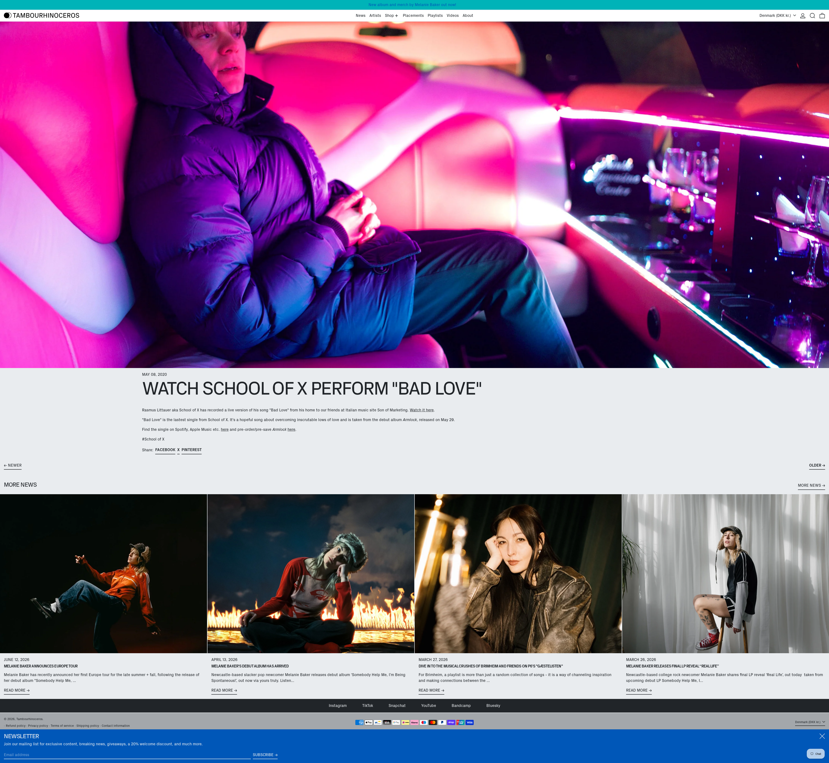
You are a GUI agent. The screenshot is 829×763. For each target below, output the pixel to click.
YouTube (428, 705)
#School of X (153, 439)
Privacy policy (38, 726)
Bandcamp (461, 705)
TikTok (367, 705)
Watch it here (422, 410)
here (225, 429)
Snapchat (397, 705)
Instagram (338, 705)
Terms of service (62, 726)
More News (809, 485)
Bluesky (493, 705)
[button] (812, 15)
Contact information (116, 726)
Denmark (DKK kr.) (775, 15)
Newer (15, 465)
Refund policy (15, 726)
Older (815, 465)
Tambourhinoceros (29, 719)
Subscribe (263, 754)
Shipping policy (87, 726)
